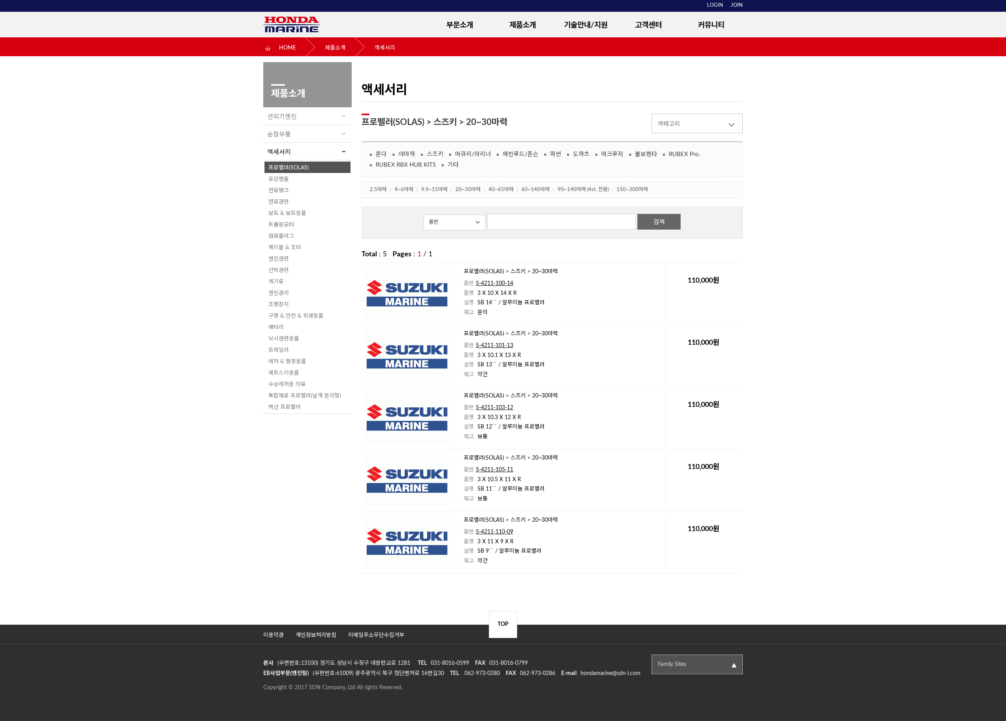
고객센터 (648, 25)
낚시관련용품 (283, 339)
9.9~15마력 (434, 189)
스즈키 (435, 154)
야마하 (406, 154)
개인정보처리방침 (316, 635)
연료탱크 (278, 190)
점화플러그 (281, 236)
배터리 (276, 327)
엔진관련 (278, 259)
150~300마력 (632, 189)
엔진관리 (278, 293)
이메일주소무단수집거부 (376, 635)
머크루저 (612, 154)
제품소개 (522, 25)
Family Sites (672, 664)
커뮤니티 (711, 25)
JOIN (737, 5)
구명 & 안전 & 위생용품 (295, 316)
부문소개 (459, 25)
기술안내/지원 (586, 25)
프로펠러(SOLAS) (288, 168)
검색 (659, 222)
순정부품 (279, 134)
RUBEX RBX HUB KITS (406, 165)
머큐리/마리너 (473, 154)
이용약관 (273, 635)
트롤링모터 (281, 225)
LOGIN (715, 5)
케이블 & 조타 (284, 247)
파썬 (555, 154)
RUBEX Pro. (684, 154)
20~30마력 (468, 189)
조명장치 (278, 304)
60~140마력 (535, 189)
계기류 (276, 282)
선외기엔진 (282, 117)
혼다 (381, 154)
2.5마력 (378, 189)
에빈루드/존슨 (520, 154)
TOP (503, 624)
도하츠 (581, 154)
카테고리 (669, 124)
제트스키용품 (283, 373)
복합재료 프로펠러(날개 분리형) (304, 396)
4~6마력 (404, 189)
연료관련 (278, 202)
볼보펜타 (646, 154)
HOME (287, 48)
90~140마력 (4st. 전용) (583, 189)
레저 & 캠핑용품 (287, 361)
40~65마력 (501, 189)
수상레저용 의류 (287, 384)
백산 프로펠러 (284, 407)
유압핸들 (278, 179)
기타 (453, 165)
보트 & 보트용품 (287, 213)
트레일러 (278, 350)
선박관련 (278, 270)
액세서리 (384, 48)
